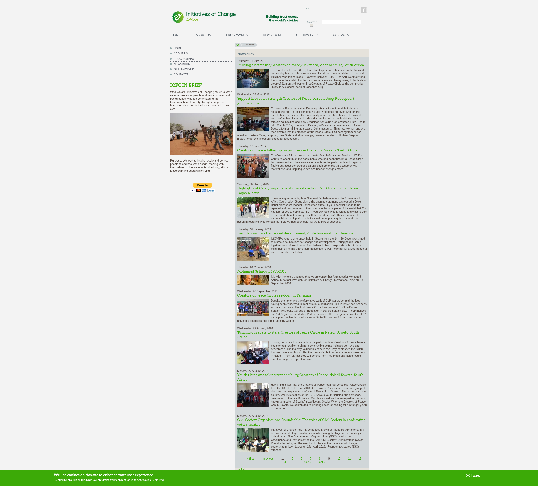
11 (349, 458)
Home (176, 35)
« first (250, 458)
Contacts (341, 35)
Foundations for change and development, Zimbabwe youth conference (295, 233)
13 (284, 461)
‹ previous (268, 458)
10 (338, 458)
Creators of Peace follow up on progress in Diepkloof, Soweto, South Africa (297, 150)
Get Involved (307, 35)
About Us (203, 35)
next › (307, 461)
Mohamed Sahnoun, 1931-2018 (261, 271)
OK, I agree (473, 475)
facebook (364, 10)
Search (312, 22)
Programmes (237, 35)
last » (322, 461)
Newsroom (272, 35)
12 (359, 458)
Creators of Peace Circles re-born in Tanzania (274, 295)
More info (158, 480)
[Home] (235, 17)
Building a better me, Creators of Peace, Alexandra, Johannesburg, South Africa (300, 65)
